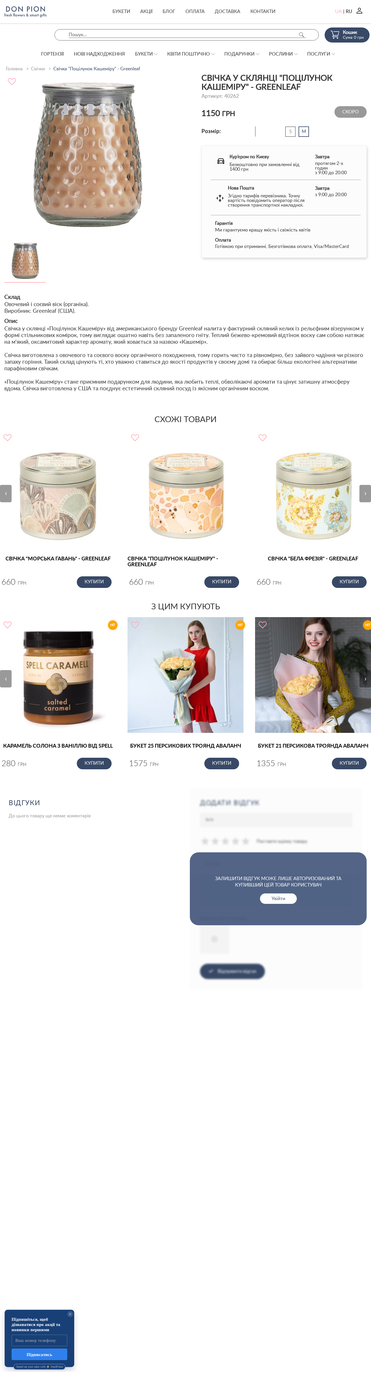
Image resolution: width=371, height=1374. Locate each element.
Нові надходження (99, 54)
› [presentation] (365, 493)
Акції (146, 11)
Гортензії (52, 54)
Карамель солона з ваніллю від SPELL (58, 746)
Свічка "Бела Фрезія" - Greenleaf (313, 559)
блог (169, 11)
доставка (227, 11)
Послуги (318, 54)
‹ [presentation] (6, 493)
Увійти (278, 898)
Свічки (38, 69)
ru (349, 11)
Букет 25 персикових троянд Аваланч (185, 746)
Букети (121, 11)
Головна (14, 69)
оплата (195, 11)
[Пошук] (301, 35)
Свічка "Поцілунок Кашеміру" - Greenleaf (173, 561)
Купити (94, 582)
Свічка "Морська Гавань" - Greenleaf (58, 559)
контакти (262, 11)
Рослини (281, 54)
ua (338, 11)
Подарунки (239, 54)
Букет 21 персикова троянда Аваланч (313, 746)
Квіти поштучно (188, 54)
